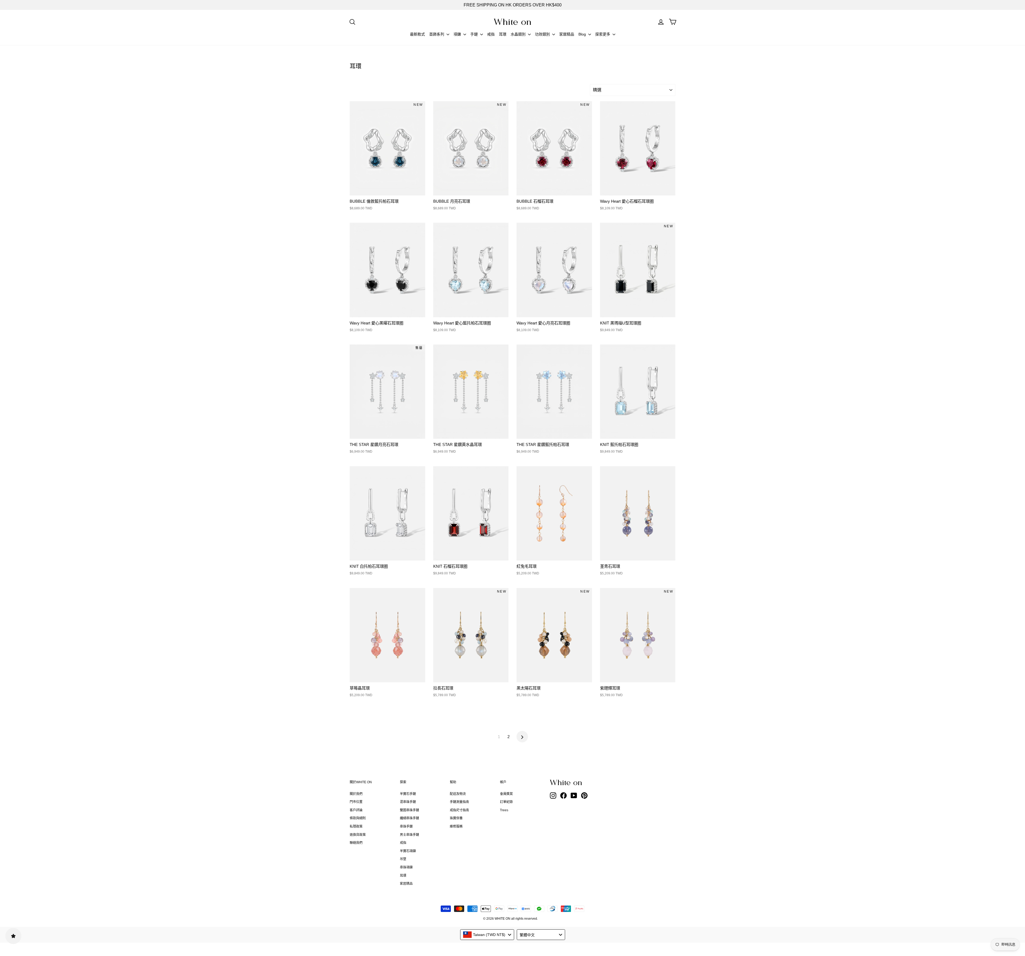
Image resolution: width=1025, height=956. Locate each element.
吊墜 (403, 859)
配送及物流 (458, 794)
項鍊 (458, 34)
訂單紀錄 (506, 802)
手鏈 (474, 34)
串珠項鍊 (406, 867)
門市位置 (356, 802)
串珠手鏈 (406, 826)
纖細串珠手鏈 (409, 818)
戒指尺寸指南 (459, 810)
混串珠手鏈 (408, 802)
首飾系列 (437, 34)
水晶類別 (519, 34)
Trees (504, 810)
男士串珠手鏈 (409, 835)
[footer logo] (579, 782)
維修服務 (456, 826)
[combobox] (487, 934)
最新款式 (417, 34)
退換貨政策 (358, 835)
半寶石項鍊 (408, 851)
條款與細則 (358, 818)
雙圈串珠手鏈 (409, 810)
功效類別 (543, 34)
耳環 (502, 34)
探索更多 (603, 34)
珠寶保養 (456, 818)
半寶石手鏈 (408, 794)
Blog (582, 34)
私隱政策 (356, 826)
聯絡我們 (356, 843)
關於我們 (356, 794)
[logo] (512, 22)
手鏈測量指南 (459, 802)
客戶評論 (356, 810)
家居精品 (566, 34)
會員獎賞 (506, 794)
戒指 (491, 34)
